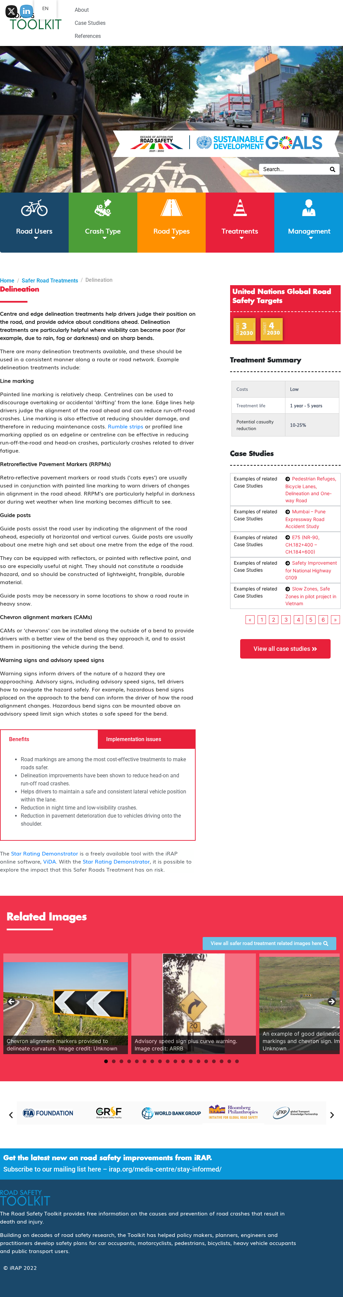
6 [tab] (144, 1061)
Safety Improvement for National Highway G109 (311, 570)
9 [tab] (167, 1061)
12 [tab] (191, 1061)
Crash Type (103, 230)
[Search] (332, 169)
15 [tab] (214, 1061)
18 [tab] (237, 1061)
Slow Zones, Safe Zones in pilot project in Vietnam (310, 596)
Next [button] (331, 1002)
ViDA (49, 861)
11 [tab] (183, 1061)
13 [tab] (198, 1061)
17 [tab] (229, 1061)
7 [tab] (152, 1061)
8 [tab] (160, 1061)
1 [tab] (106, 1061)
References (88, 36)
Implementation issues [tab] (133, 739)
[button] (11, 1114)
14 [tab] (206, 1061)
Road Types (171, 230)
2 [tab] (114, 1061)
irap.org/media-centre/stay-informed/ (165, 1169)
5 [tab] (137, 1061)
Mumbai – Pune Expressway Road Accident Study (305, 519)
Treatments (240, 230)
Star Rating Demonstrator (44, 853)
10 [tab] (175, 1061)
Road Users (34, 230)
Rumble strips (125, 426)
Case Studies (90, 23)
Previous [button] (12, 1002)
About (82, 10)
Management (309, 230)
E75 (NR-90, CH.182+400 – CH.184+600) (302, 544)
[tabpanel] (98, 794)
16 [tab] (221, 1061)
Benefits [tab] (19, 739)
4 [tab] (129, 1061)
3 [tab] (121, 1061)
